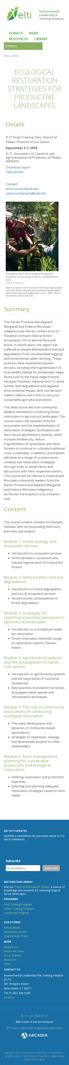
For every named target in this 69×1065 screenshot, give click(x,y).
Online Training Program (19, 908)
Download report (18, 167)
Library (41, 39)
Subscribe (13, 861)
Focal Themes (12, 955)
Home (7, 56)
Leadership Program (16, 913)
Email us (9, 997)
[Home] (34, 23)
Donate (16, 33)
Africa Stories (12, 927)
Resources (18, 39)
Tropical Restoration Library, (32, 887)
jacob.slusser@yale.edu (22, 189)
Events (15, 56)
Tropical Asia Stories (16, 936)
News (34, 33)
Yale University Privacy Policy (36, 1056)
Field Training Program (18, 904)
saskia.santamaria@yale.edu (26, 193)
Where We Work (14, 951)
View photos (15, 172)
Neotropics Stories (15, 932)
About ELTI (11, 947)
